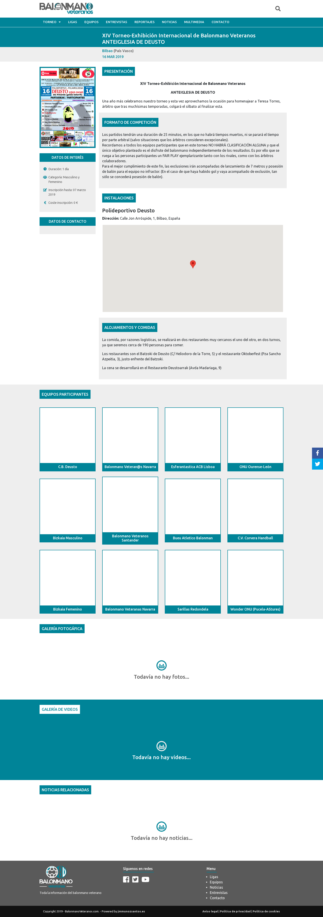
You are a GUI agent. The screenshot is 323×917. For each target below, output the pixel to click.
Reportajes (144, 22)
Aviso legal (210, 911)
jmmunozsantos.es (131, 911)
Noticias (169, 22)
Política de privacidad (235, 911)
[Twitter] (135, 879)
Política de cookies (266, 911)
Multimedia (194, 22)
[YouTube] (145, 879)
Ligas (72, 22)
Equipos (91, 22)
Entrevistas (116, 22)
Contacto (220, 22)
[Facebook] (126, 879)
